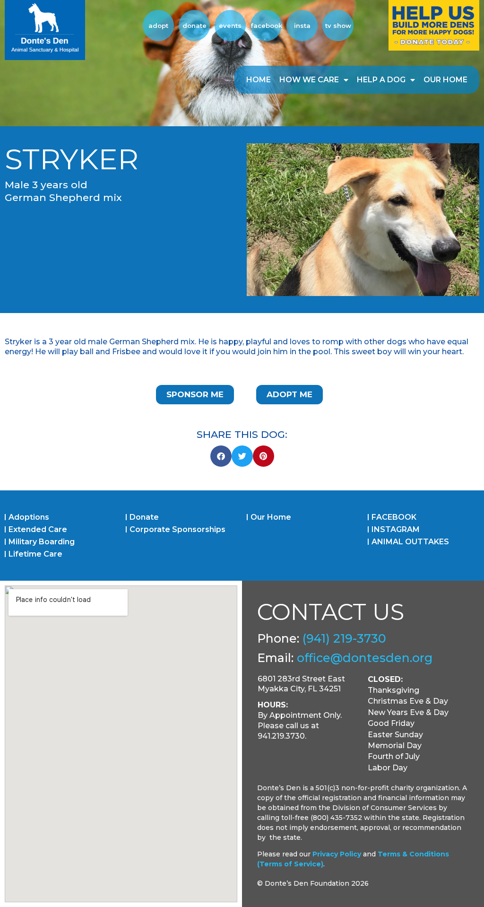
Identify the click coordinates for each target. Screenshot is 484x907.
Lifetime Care (35, 554)
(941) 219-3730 (344, 638)
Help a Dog (381, 79)
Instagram (396, 529)
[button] (221, 456)
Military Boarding (42, 542)
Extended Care (38, 529)
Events (230, 25)
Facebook (266, 25)
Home (258, 79)
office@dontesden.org (364, 658)
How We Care (309, 79)
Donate (194, 25)
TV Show (338, 25)
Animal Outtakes (410, 542)
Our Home (445, 79)
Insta (302, 25)
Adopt (158, 25)
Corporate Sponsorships (177, 529)
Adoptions (29, 517)
